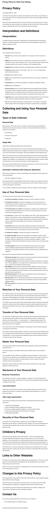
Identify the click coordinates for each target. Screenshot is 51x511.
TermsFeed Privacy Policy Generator (28, 26)
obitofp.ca (24, 501)
